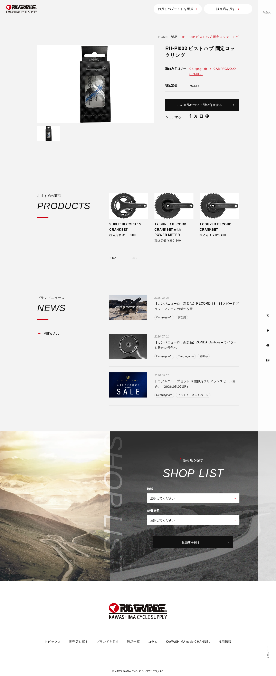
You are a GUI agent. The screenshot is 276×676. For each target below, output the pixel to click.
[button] (110, 258)
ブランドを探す (107, 641)
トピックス (53, 641)
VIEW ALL (51, 333)
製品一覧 (133, 641)
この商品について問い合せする (199, 104)
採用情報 (225, 641)
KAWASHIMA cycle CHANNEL (188, 641)
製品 (174, 37)
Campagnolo (198, 68)
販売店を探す (226, 9)
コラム (153, 641)
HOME (163, 37)
